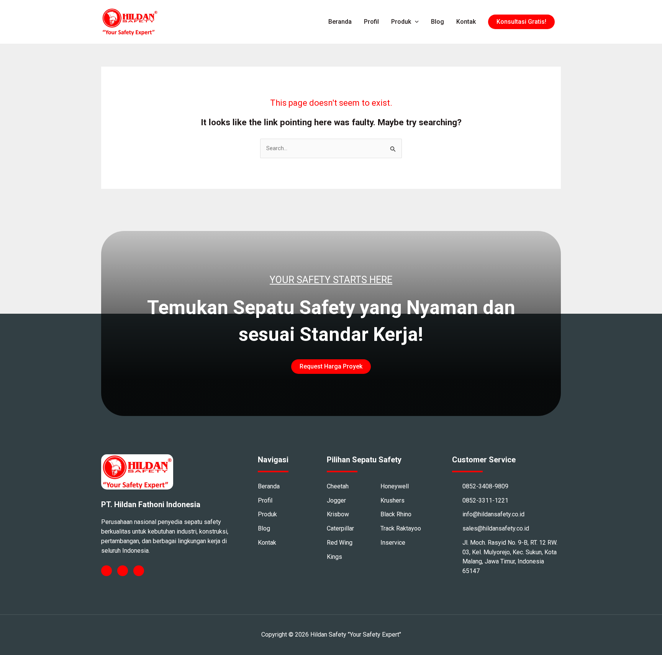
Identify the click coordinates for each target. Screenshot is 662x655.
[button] (521, 22)
